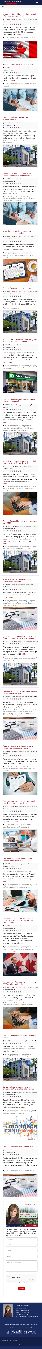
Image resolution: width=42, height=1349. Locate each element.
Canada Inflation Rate (12, 947)
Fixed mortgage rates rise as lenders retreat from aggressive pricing (18, 747)
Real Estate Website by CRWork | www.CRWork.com (21, 1344)
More (19, 34)
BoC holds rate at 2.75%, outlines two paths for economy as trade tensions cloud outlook (18, 920)
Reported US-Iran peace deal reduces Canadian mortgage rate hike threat (18, 175)
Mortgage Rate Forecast (22, 198)
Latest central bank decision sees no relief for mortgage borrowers (20, 692)
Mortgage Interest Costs (25, 367)
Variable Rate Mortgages (14, 200)
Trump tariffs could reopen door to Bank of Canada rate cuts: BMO (19, 15)
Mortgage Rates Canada (26, 428)
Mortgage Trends (7, 430)
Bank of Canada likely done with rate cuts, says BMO (20, 522)
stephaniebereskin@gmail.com (28, 1316)
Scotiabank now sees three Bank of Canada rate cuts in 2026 (17, 860)
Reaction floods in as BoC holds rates (18, 64)
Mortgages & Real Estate (9, 1056)
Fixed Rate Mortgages (27, 196)
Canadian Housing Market (10, 253)
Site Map (15, 1340)
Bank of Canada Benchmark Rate (14, 37)
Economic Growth (29, 949)
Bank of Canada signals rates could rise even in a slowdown (19, 400)
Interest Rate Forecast (27, 255)
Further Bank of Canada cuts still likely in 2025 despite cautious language (19, 983)
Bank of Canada (9, 83)
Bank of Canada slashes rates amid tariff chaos (19, 1036)
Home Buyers (19, 886)
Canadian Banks (14, 488)
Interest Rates (14, 367)
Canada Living (27, 37)
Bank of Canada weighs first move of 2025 (20, 1147)
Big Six (34, 657)
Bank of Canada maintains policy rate (18, 288)
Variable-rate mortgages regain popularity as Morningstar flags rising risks (20, 462)
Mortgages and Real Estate (24, 67)
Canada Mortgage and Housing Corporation (17, 600)
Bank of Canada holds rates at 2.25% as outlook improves (19, 119)
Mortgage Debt (19, 427)
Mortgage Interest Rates (22, 405)
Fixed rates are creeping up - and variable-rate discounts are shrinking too (20, 802)
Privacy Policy (4, 1340)
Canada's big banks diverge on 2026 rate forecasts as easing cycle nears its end (19, 637)
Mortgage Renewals (24, 488)
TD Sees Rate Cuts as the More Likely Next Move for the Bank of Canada (20, 341)
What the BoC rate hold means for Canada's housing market (17, 232)
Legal (10, 1340)
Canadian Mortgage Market (12, 196)
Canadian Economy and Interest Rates (27, 19)
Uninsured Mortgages (21, 768)
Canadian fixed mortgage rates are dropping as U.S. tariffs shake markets (18, 1088)
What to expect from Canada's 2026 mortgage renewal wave (17, 580)
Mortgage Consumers (18, 85)
